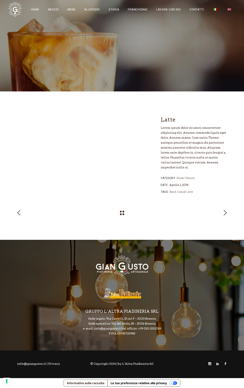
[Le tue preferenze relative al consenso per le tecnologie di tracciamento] (6, 381)
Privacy (54, 364)
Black (172, 192)
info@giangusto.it (31, 364)
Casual (181, 192)
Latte (189, 192)
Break (180, 178)
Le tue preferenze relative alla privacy (139, 383)
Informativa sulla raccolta (85, 383)
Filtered (189, 178)
